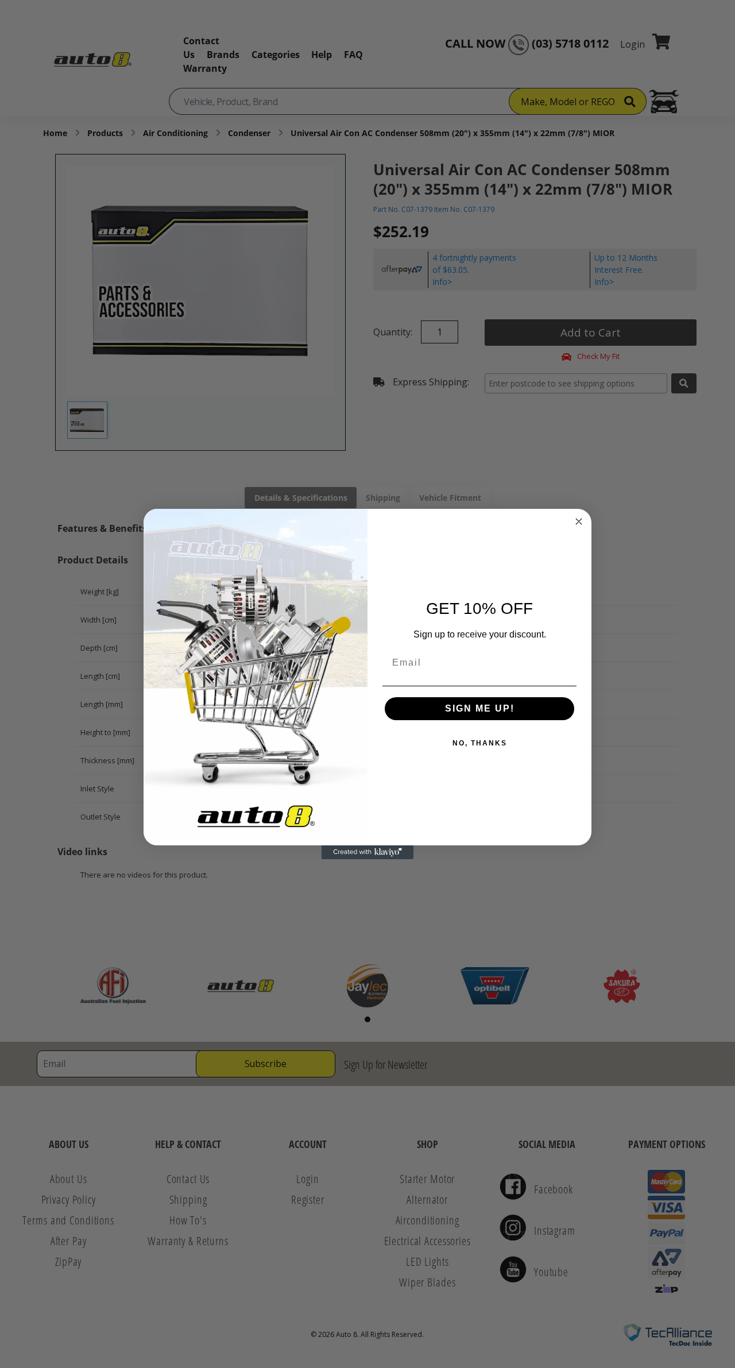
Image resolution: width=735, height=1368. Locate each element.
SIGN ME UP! (479, 708)
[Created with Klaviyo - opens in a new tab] (367, 852)
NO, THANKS (479, 743)
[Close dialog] (579, 521)
